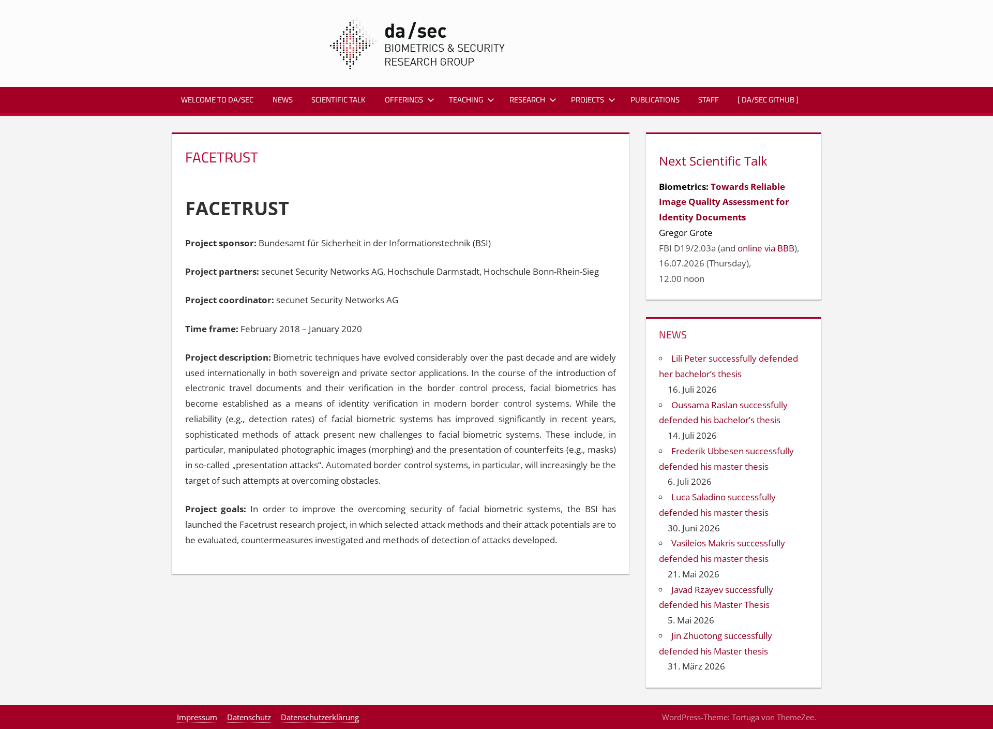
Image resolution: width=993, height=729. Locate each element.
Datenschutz (249, 717)
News (283, 100)
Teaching (466, 100)
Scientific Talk (338, 100)
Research (527, 100)
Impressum (197, 717)
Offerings (404, 100)
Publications (655, 100)
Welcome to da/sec (217, 100)
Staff (708, 100)
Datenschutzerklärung (320, 717)
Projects (587, 100)
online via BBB (766, 248)
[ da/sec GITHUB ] (768, 100)
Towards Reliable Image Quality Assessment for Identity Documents (724, 202)
